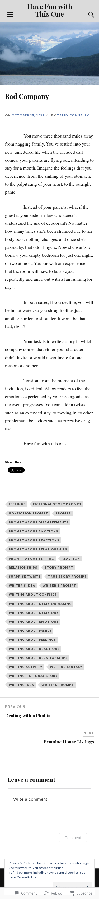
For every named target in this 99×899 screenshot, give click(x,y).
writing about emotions (34, 621)
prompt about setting (31, 558)
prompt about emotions (33, 531)
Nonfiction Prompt (28, 513)
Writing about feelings (32, 639)
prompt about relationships (38, 549)
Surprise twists (25, 576)
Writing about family (30, 630)
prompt (63, 513)
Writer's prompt (59, 585)
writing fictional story (33, 675)
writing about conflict (33, 594)
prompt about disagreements (39, 522)
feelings (17, 504)
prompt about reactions (34, 540)
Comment (73, 837)
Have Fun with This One (49, 10)
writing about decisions (34, 612)
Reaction (71, 558)
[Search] (86, 15)
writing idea (21, 684)
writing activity (26, 666)
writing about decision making (40, 603)
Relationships (23, 567)
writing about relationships (38, 657)
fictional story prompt (57, 504)
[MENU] (10, 15)
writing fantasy (66, 666)
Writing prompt (57, 684)
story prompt (59, 567)
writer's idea (22, 585)
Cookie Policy (26, 877)
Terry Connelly (73, 115)
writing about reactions (34, 648)
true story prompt (67, 576)
